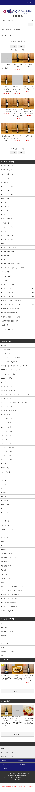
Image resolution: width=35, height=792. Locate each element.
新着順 (23, 41)
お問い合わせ (4, 768)
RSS (16, 779)
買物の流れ (4, 647)
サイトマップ (5, 623)
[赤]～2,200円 (17, 29)
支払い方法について (14, 773)
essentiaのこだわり (7, 631)
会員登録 (20, 760)
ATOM (19, 779)
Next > (21, 46)
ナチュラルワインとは (8, 651)
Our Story (4, 627)
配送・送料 (4, 643)
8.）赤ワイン (9, 29)
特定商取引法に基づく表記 (21, 775)
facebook (28, 777)
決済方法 (3, 639)
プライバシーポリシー (9, 777)
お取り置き (4, 655)
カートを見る (21, 764)
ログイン (3, 764)
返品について (11, 775)
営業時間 (3, 635)
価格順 (18, 41)
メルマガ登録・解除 (20, 777)
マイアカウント (4, 760)
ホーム (3, 29)
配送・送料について (24, 773)
